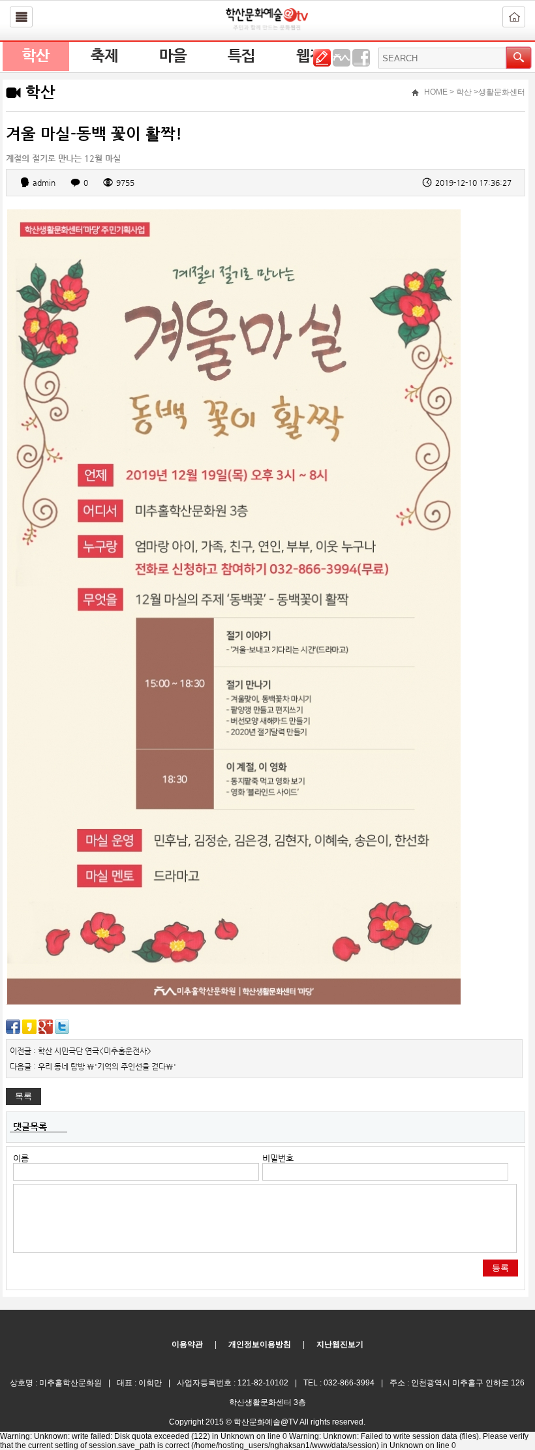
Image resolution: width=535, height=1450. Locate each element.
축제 (104, 56)
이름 (21, 1158)
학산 (36, 56)
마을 (173, 56)
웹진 (310, 56)
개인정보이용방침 (259, 1344)
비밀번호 (278, 1158)
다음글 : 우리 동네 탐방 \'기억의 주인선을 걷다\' (93, 1066)
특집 (241, 56)
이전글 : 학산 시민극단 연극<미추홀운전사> (80, 1050)
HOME (436, 92)
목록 (23, 1096)
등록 (500, 1268)
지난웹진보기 (339, 1344)
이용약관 (187, 1344)
